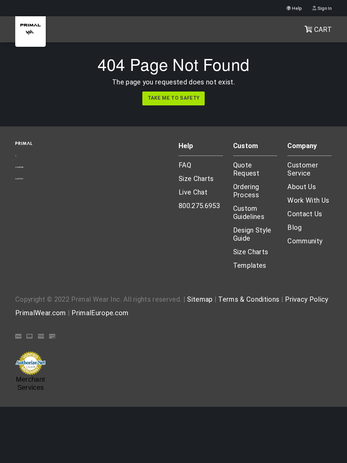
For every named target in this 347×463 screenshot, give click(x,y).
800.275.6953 (199, 206)
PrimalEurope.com (100, 313)
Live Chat (193, 192)
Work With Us (308, 200)
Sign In (324, 8)
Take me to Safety (173, 98)
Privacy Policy (306, 299)
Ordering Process (246, 191)
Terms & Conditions (248, 299)
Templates (249, 265)
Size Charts (196, 179)
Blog (294, 227)
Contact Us (304, 214)
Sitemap (199, 299)
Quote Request (246, 169)
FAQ (185, 165)
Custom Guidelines (248, 212)
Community (304, 241)
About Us (301, 187)
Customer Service (302, 169)
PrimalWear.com (40, 313)
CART (322, 29)
